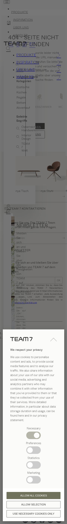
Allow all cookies (33, 495)
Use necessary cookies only (33, 513)
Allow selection (33, 504)
